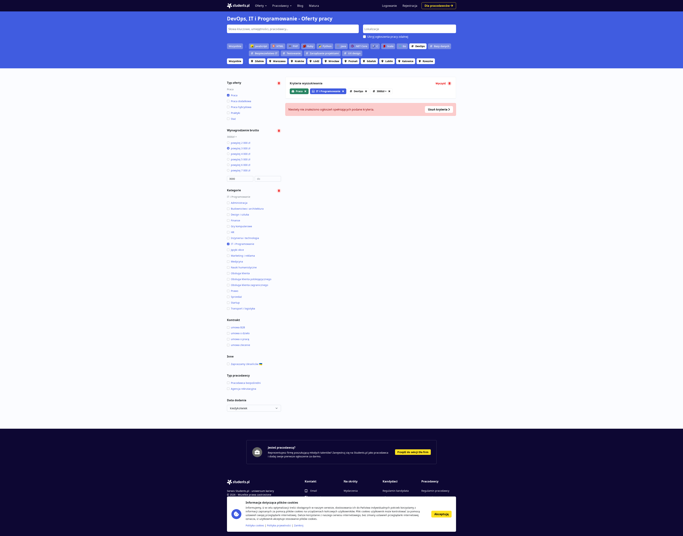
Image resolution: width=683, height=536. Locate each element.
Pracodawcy (280, 6)
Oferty (259, 6)
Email (313, 490)
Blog (300, 6)
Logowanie (389, 6)
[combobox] (293, 29)
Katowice (407, 61)
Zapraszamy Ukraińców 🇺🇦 (246, 364)
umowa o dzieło (240, 333)
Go (404, 46)
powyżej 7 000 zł (240, 170)
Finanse (235, 220)
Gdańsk (371, 61)
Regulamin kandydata (396, 490)
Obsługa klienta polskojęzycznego (251, 279)
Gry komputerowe (241, 226)
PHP (295, 46)
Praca (234, 95)
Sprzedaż (236, 296)
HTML (280, 46)
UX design (354, 53)
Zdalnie (259, 61)
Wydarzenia (351, 490)
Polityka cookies (255, 525)
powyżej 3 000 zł (240, 148)
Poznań (353, 61)
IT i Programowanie (242, 244)
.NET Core (361, 46)
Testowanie (294, 53)
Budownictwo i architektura (247, 208)
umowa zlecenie (240, 345)
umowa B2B (238, 327)
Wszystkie (235, 46)
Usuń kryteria (438, 109)
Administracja (239, 202)
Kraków (299, 61)
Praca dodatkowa (241, 101)
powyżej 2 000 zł (240, 142)
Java (343, 46)
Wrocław (334, 61)
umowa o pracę (240, 339)
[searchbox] (292, 28)
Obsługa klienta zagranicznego (249, 285)
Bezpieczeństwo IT (266, 53)
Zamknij (298, 525)
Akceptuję (441, 514)
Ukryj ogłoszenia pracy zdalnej (387, 37)
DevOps (420, 46)
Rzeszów (428, 61)
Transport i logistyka (243, 308)
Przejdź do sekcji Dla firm (412, 452)
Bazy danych (441, 46)
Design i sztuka (240, 214)
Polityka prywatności (279, 525)
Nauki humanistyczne (244, 267)
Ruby (310, 46)
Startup (235, 302)
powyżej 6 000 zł (240, 165)
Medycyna (237, 261)
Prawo (234, 291)
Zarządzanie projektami (324, 53)
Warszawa (279, 61)
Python (327, 46)
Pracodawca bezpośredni (246, 383)
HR (232, 232)
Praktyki (235, 113)
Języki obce (237, 249)
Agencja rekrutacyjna (243, 388)
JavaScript (261, 46)
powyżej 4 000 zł (240, 154)
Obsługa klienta (240, 273)
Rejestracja (410, 6)
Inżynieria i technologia (245, 238)
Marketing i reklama (243, 255)
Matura (314, 6)
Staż (233, 118)
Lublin (389, 61)
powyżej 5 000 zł (240, 159)
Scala (390, 46)
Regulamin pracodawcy (435, 490)
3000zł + (381, 91)
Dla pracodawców (438, 6)
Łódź (316, 61)
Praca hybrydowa (241, 107)
